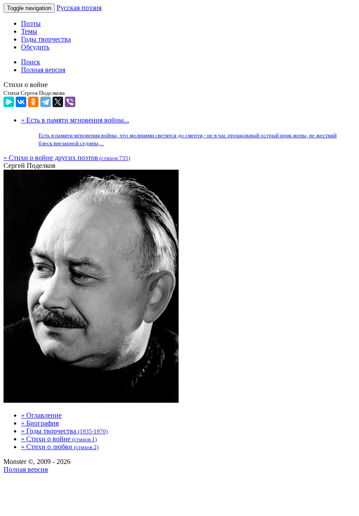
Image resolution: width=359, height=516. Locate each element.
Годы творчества (46, 39)
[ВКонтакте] (21, 102)
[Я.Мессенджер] (9, 102)
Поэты (31, 23)
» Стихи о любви (60, 446)
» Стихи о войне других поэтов (67, 157)
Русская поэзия (79, 7)
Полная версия (26, 469)
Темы (29, 31)
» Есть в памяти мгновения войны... (179, 131)
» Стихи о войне (59, 439)
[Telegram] (45, 102)
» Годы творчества (64, 431)
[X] (58, 102)
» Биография (40, 423)
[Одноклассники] (33, 102)
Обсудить (35, 47)
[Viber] (70, 102)
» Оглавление (41, 415)
